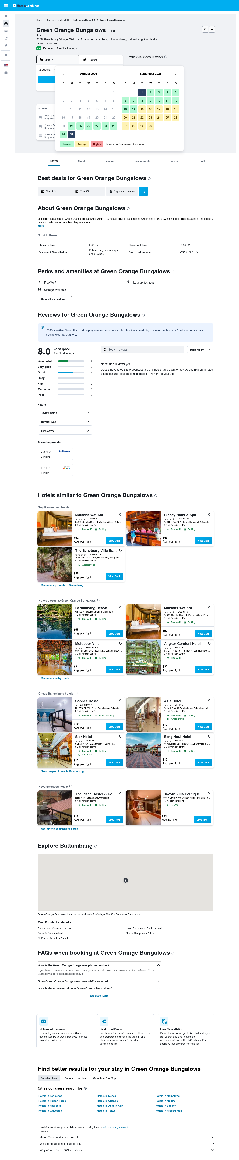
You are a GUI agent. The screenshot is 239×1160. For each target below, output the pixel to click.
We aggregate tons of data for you (61, 1144)
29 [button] (113, 126)
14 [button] (105, 109)
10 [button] (71, 109)
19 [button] (88, 117)
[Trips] (5, 55)
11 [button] (80, 109)
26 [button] (88, 126)
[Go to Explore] (5, 45)
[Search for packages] (5, 38)
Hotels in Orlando (107, 1100)
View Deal (114, 540)
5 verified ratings (66, 48)
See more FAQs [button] (99, 996)
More (41, 225)
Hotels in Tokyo (106, 1110)
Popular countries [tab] (75, 1078)
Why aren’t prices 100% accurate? (61, 1150)
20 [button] (97, 117)
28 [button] (105, 126)
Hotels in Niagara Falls (169, 1110)
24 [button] (71, 126)
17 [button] (71, 117)
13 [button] (97, 109)
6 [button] (97, 101)
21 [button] (105, 117)
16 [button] (63, 117)
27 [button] (97, 126)
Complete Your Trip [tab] (104, 1078)
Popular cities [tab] (49, 1078)
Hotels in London (166, 1105)
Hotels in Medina (166, 1100)
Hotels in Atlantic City (110, 1105)
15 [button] (113, 109)
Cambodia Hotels (54, 19)
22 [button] (113, 117)
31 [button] (71, 134)
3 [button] (72, 101)
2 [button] (63, 101)
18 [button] (80, 117)
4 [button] (80, 101)
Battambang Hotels (82, 19)
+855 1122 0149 (46, 43)
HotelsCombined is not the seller (60, 1137)
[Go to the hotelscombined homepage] (26, 5)
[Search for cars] (5, 30)
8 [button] (114, 101)
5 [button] (88, 101)
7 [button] (105, 101)
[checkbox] (55, 454)
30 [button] (63, 134)
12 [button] (88, 109)
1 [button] (114, 92)
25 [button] (80, 126)
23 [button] (63, 126)
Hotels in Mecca (106, 1096)
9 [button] (63, 109)
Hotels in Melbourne (168, 1096)
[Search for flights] (5, 16)
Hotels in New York (49, 1105)
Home (39, 19)
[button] (6, 5)
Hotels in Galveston (50, 1110)
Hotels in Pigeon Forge (52, 1100)
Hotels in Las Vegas (50, 1096)
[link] (62, 585)
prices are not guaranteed (115, 1127)
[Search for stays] (5, 23)
